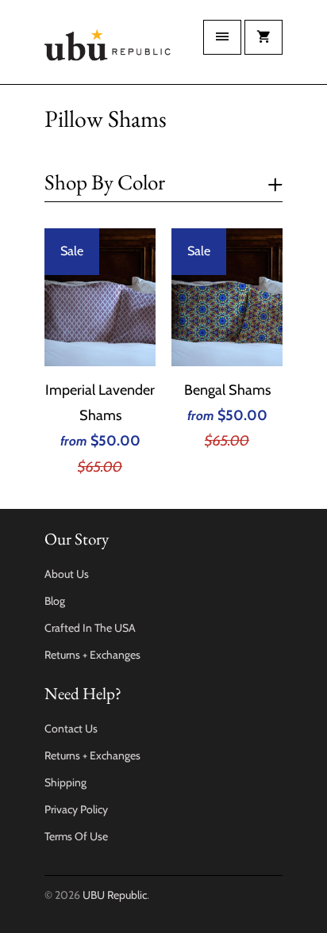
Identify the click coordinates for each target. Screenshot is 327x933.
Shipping (65, 782)
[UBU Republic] (107, 48)
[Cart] (263, 37)
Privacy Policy (76, 809)
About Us (66, 574)
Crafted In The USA (90, 628)
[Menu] (222, 37)
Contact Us (71, 728)
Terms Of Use (76, 836)
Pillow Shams (105, 118)
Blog (54, 601)
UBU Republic (115, 895)
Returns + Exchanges (92, 655)
